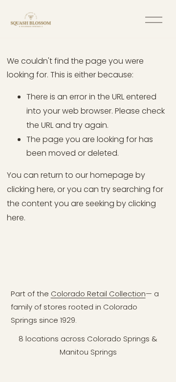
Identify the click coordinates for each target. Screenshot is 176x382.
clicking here (30, 189)
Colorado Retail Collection (98, 293)
